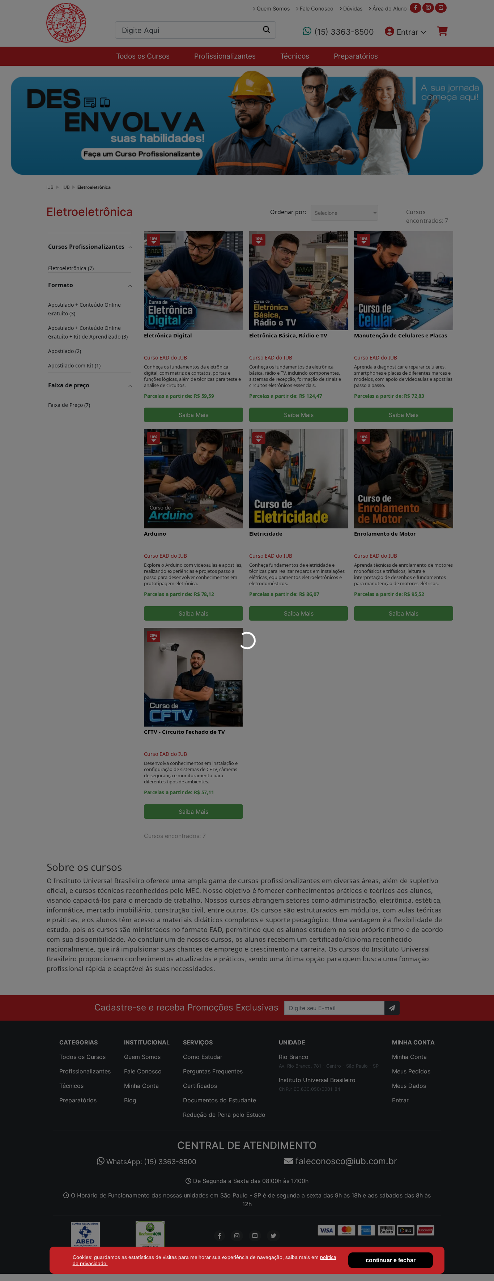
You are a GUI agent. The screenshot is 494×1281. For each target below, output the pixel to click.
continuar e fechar (391, 1260)
